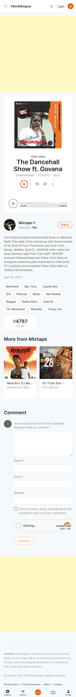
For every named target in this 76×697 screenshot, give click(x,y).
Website (19, 492)
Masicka (12, 387)
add (38, 692)
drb (8, 294)
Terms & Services (31, 684)
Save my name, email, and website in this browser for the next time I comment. (45, 511)
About (47, 684)
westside (36, 309)
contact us (36, 666)
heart (53, 692)
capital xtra (50, 286)
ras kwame (53, 294)
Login (60, 6)
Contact (58, 684)
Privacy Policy (11, 684)
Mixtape (25, 223)
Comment (15, 412)
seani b (48, 301)
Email (18, 476)
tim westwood (15, 309)
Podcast (22, 294)
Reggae (11, 301)
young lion (55, 309)
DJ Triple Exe (50, 387)
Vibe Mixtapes (21, 6)
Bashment (12, 286)
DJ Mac (24, 387)
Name (19, 460)
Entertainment (25, 175)
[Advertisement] (38, 54)
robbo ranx (29, 301)
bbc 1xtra (31, 286)
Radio (36, 294)
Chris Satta (38, 156)
